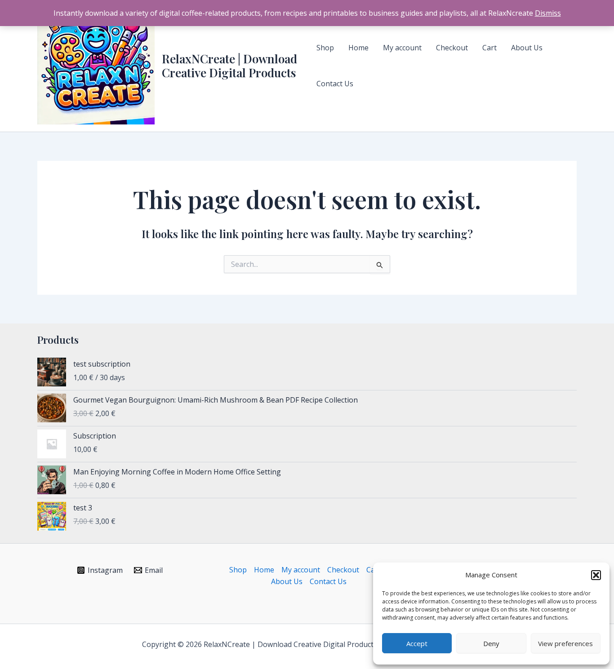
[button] (596, 575)
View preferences (565, 643)
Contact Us (328, 581)
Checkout (343, 570)
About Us (287, 581)
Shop (238, 570)
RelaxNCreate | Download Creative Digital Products (229, 65)
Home (264, 570)
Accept (416, 643)
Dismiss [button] (548, 13)
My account (300, 570)
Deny (491, 643)
